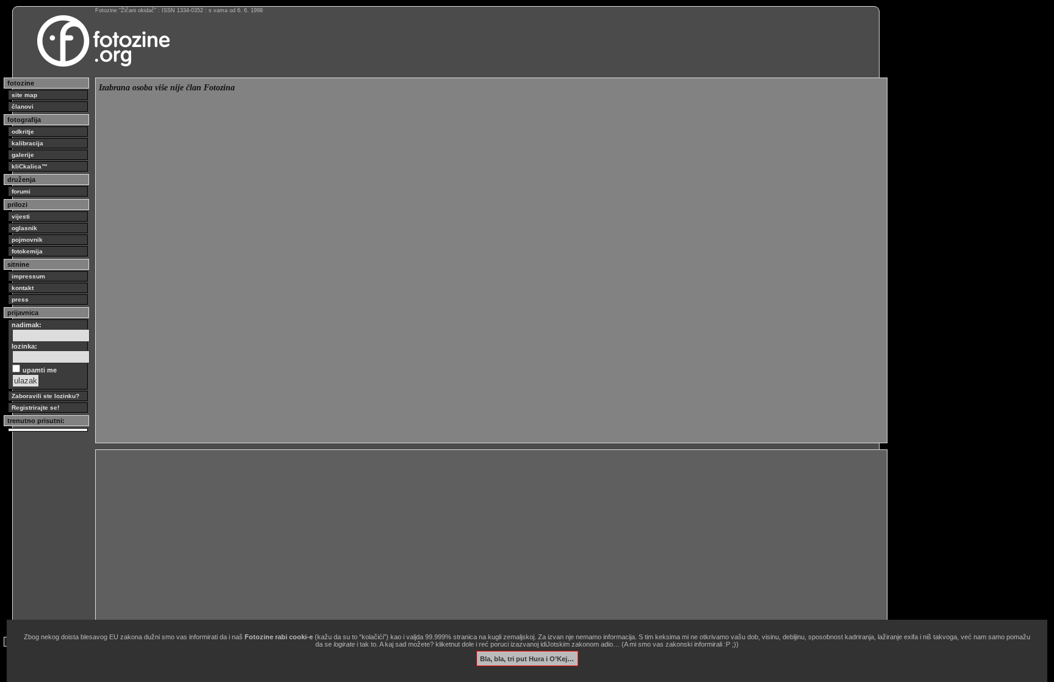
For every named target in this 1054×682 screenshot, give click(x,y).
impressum (28, 276)
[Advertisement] (465, 538)
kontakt (23, 288)
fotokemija (27, 251)
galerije (23, 154)
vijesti (21, 216)
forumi (21, 191)
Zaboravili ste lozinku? (45, 396)
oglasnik (24, 228)
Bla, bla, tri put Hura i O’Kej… (527, 658)
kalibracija (27, 143)
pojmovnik (27, 239)
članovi (23, 106)
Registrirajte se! (35, 407)
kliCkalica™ (30, 166)
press (20, 299)
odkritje (23, 131)
